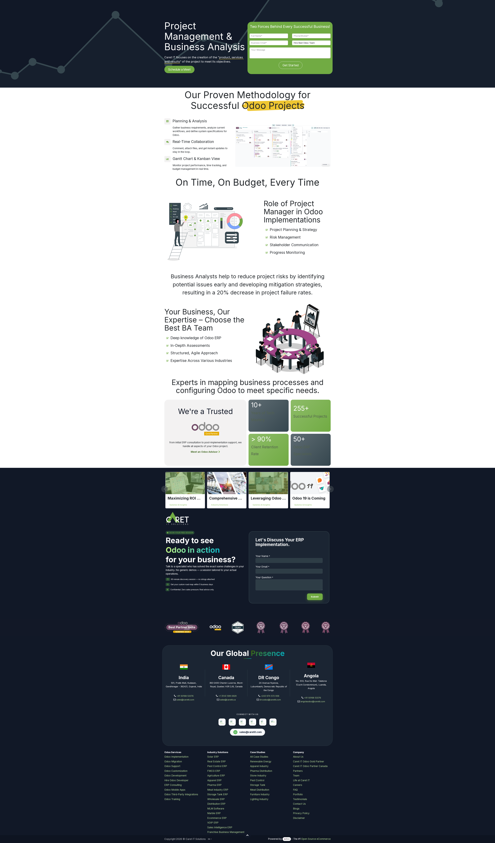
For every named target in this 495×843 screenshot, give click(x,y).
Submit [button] (315, 596)
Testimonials (300, 799)
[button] (166, 489)
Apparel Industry (259, 766)
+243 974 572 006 (270, 696)
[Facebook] (262, 722)
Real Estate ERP (216, 761)
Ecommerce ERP (217, 818)
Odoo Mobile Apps (174, 789)
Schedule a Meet (179, 69)
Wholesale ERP (216, 799)
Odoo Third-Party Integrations (181, 794)
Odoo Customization (175, 770)
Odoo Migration (173, 761)
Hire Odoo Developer (176, 780)
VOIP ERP (212, 822)
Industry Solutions (178, 505)
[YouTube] (242, 722)
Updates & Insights (261, 505)
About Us (298, 756)
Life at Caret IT (301, 780)
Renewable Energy (260, 761)
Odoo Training (172, 799)
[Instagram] (252, 722)
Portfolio (298, 794)
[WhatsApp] (222, 722)
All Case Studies (259, 756)
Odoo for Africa (218, 505)
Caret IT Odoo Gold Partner (308, 761)
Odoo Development (175, 775)
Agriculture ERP (216, 775)
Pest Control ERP (217, 766)
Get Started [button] (291, 65)
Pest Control (257, 780)
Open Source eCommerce (316, 838)
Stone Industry (258, 775)
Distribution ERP (216, 803)
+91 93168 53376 (185, 696)
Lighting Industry (259, 799)
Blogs (296, 808)
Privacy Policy (301, 813)
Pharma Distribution (261, 770)
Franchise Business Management (225, 832)
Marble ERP (214, 813)
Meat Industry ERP (217, 789)
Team (296, 775)
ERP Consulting (173, 785)
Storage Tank (257, 785)
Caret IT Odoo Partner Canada (310, 766)
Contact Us (299, 803)
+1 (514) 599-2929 (227, 696)
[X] (273, 722)
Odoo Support (172, 766)
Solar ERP (213, 756)
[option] (247, 490)
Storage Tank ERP (217, 794)
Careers (297, 785)
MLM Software (215, 808)
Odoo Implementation (176, 756)
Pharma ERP (214, 785)
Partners (298, 770)
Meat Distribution (259, 789)
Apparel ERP (214, 780)
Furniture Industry (260, 794)
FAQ (295, 789)
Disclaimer (299, 818)
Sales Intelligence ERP (219, 827)
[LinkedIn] (232, 722)
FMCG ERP (213, 770)
